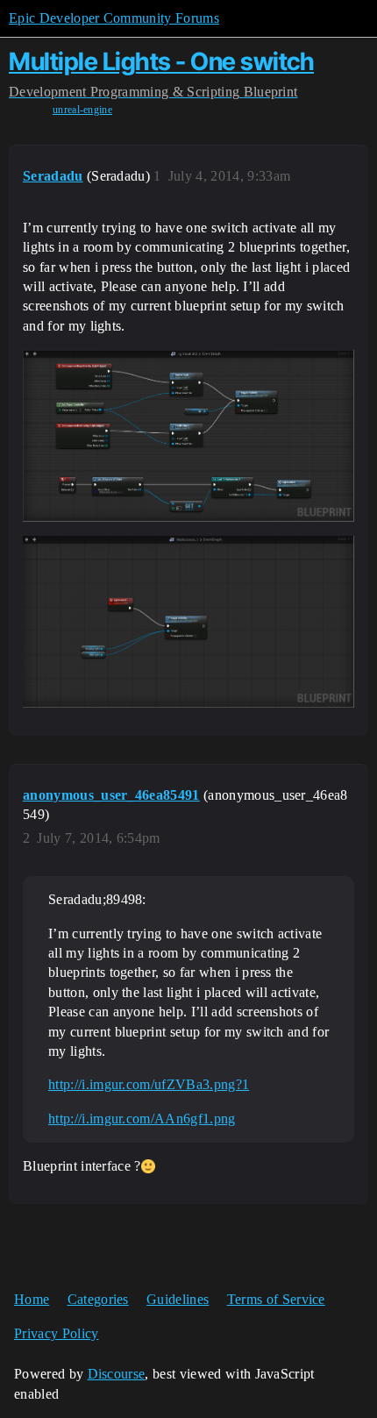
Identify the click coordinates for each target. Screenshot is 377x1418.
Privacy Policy (56, 1333)
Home (31, 1299)
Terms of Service (276, 1299)
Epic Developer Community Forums (114, 18)
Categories (98, 1299)
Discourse (117, 1373)
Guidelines (177, 1299)
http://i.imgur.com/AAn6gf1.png (142, 1118)
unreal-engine (82, 109)
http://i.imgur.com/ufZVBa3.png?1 (148, 1084)
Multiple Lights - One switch (161, 61)
